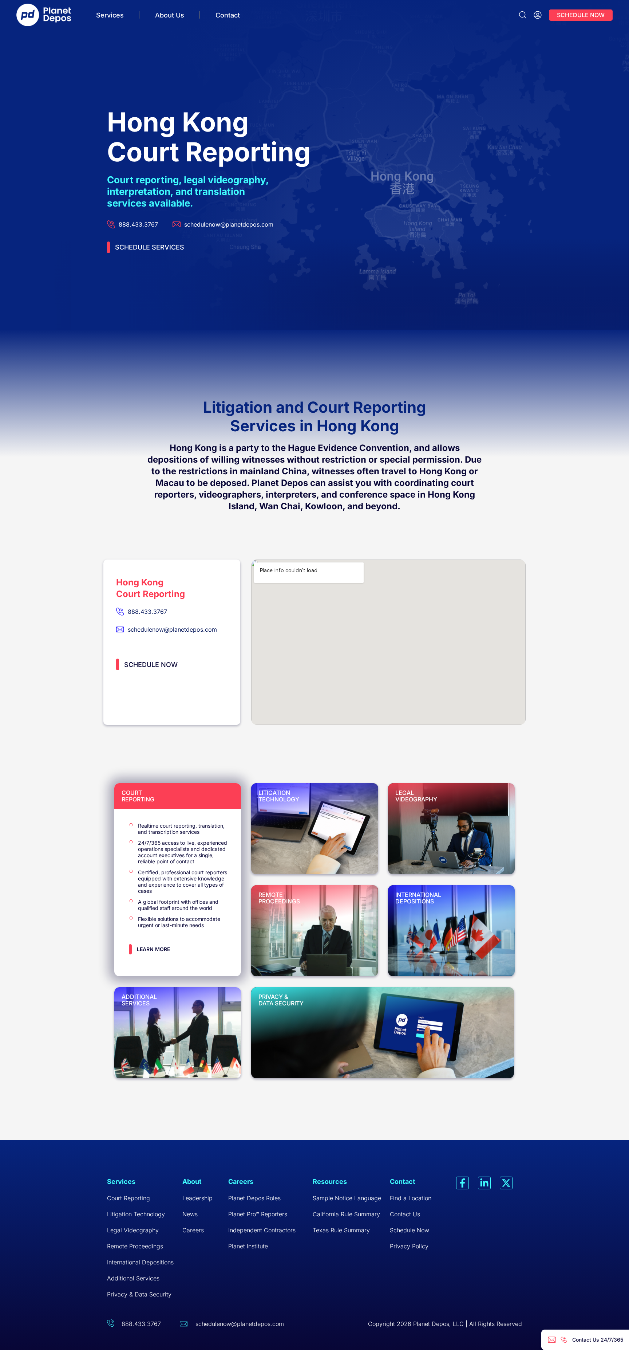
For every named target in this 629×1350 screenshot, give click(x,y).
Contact (227, 15)
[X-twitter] (506, 1183)
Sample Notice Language (347, 1198)
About (192, 1181)
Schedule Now (409, 1230)
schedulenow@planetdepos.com (239, 1323)
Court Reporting (128, 1198)
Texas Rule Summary (341, 1230)
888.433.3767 (141, 1323)
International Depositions (140, 1262)
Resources (330, 1181)
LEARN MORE (153, 949)
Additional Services (133, 1278)
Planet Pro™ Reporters (257, 1214)
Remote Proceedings (135, 1246)
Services (110, 15)
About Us (169, 15)
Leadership (197, 1198)
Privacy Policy (409, 1246)
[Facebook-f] (462, 1183)
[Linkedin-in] (484, 1183)
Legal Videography (133, 1230)
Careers (193, 1230)
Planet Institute (248, 1246)
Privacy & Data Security (139, 1294)
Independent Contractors (262, 1230)
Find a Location (410, 1198)
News (190, 1214)
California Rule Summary (346, 1214)
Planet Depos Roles (254, 1198)
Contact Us (405, 1214)
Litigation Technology (136, 1214)
